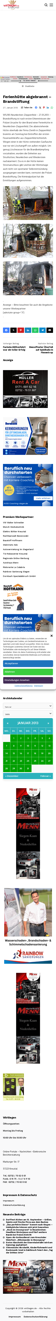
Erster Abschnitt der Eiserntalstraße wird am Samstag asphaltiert (29, 1243)
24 (28, 760)
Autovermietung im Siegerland (18, 549)
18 (35, 753)
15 (14, 753)
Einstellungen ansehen (17, 680)
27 (49, 760)
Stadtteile (29, 86)
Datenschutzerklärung (24, 685)
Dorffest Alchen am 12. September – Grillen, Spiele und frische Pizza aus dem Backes (29, 1220)
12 (42, 745)
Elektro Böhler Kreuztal (14, 531)
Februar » (45, 776)
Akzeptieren (11, 663)
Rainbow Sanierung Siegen (16, 571)
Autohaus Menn (11, 562)
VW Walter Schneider (13, 522)
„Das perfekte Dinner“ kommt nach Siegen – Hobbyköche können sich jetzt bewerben (29, 1225)
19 (42, 753)
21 (6, 760)
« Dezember (11, 776)
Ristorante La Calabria (14, 567)
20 (49, 753)
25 (35, 760)
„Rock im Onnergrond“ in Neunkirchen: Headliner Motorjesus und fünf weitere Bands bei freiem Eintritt (26, 1232)
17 (28, 753)
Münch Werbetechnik (13, 527)
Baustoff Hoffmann (12, 540)
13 (49, 745)
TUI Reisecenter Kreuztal (15, 553)
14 (7, 753)
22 (14, 760)
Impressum (38, 685)
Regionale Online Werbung (16, 558)
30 (21, 768)
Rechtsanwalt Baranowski (15, 536)
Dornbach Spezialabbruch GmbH (19, 576)
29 (14, 768)
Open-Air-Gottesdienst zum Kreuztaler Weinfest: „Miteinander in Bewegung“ (26, 1238)
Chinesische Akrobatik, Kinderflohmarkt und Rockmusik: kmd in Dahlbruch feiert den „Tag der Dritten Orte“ (29, 1250)
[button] (51, 635)
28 (6, 768)
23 (21, 760)
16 (21, 753)
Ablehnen (10, 671)
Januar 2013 (28, 723)
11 (35, 745)
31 (28, 768)
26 (42, 760)
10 (28, 745)
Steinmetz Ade (10, 545)
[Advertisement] (28, 45)
